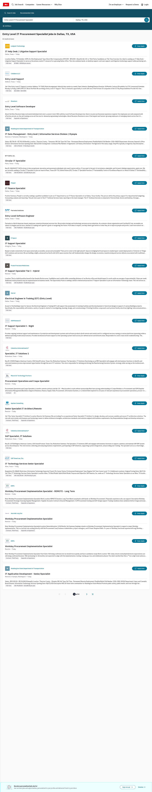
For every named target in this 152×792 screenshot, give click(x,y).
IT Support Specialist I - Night (19, 326)
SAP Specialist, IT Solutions (18, 436)
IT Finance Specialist (15, 188)
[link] (59, 594)
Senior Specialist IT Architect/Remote (23, 408)
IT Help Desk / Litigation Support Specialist (26, 51)
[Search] (146, 20)
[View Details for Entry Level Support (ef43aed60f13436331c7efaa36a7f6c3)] (76, 82)
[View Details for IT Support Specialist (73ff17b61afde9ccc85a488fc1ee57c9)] (76, 246)
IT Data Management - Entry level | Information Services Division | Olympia (41, 134)
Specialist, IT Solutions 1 (17, 353)
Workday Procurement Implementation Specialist (28, 518)
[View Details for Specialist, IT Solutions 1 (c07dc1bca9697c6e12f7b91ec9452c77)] (76, 356)
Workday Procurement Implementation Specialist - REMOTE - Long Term (40, 491)
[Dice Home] (5, 4)
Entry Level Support (14, 79)
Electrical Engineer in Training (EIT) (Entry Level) (28, 298)
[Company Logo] (7, 46)
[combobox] (35, 19)
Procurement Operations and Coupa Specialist (27, 381)
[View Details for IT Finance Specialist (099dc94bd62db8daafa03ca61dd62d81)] (76, 191)
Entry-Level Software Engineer (19, 215)
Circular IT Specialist (15, 160)
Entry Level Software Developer (20, 106)
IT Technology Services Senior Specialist (24, 463)
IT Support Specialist (15, 243)
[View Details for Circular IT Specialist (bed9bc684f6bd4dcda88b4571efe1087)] (76, 164)
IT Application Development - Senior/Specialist (27, 573)
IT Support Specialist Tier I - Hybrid (22, 271)
